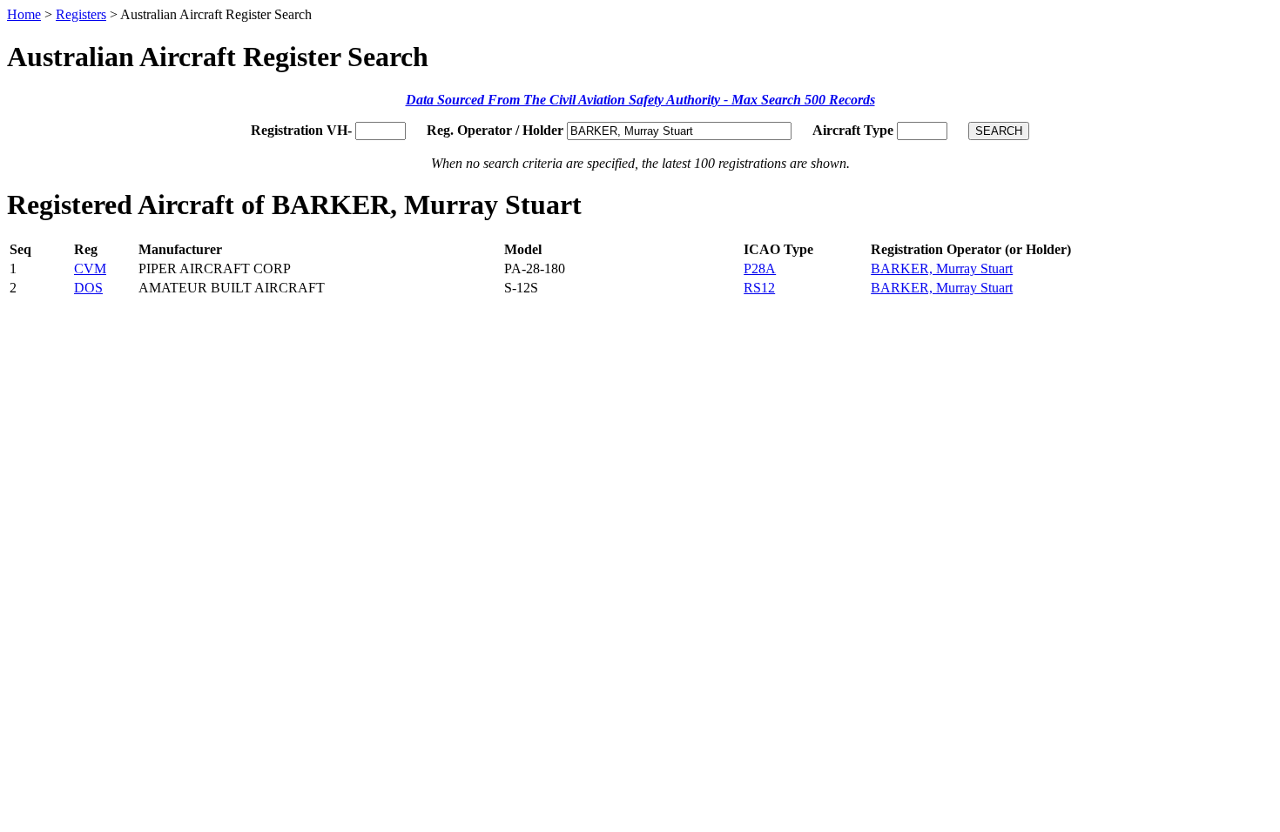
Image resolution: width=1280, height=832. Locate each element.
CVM (90, 268)
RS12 (759, 287)
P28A (760, 268)
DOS (88, 287)
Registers (81, 14)
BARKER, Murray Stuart (942, 268)
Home (24, 14)
